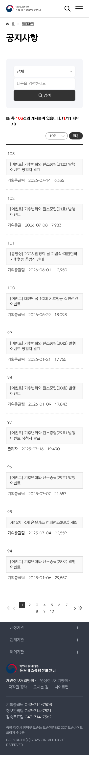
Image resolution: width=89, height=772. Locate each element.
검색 (47, 95)
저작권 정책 (18, 687)
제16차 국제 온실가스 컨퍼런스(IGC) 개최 (43, 522)
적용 (76, 136)
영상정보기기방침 (54, 681)
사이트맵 (61, 687)
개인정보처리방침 (20, 681)
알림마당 (28, 24)
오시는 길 (40, 687)
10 (52, 611)
